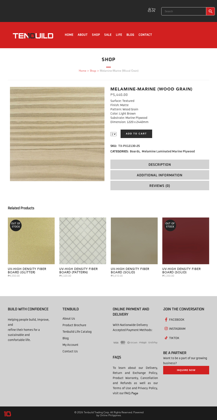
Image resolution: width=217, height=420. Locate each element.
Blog (66, 338)
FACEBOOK (176, 319)
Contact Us (70, 351)
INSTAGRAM (177, 328)
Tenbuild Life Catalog (77, 331)
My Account (70, 344)
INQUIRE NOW (186, 370)
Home (82, 71)
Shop (93, 71)
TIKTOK (174, 338)
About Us (69, 318)
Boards (135, 151)
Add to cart (136, 133)
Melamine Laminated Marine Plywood (168, 151)
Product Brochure (74, 325)
